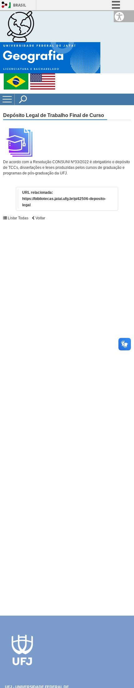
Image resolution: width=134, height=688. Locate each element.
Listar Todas (17, 218)
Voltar (40, 218)
